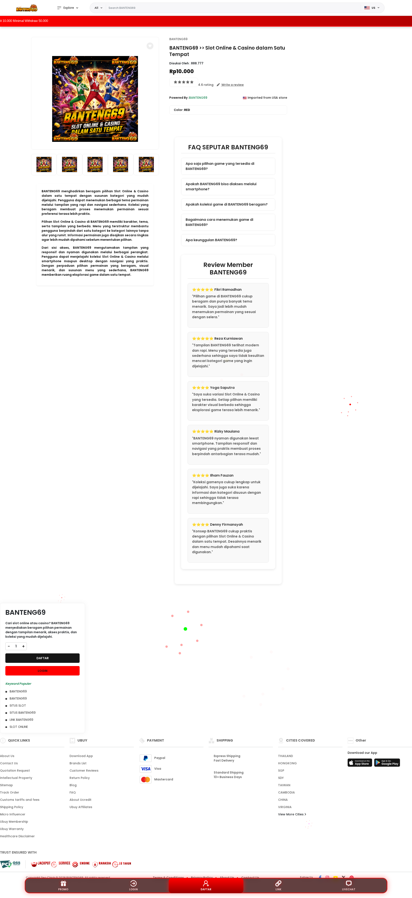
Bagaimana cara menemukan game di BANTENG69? (219, 222)
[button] (150, 45)
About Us (7, 756)
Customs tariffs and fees (19, 800)
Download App (81, 756)
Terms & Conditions (168, 877)
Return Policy (80, 778)
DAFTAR (42, 658)
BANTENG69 (178, 39)
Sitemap (6, 785)
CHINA (283, 800)
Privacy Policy (202, 877)
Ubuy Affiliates (81, 807)
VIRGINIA (285, 807)
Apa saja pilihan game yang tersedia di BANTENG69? (220, 166)
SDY (281, 778)
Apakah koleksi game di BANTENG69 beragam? (227, 204)
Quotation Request (15, 770)
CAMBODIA (286, 792)
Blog (73, 785)
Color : (182, 110)
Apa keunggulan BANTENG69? (211, 240)
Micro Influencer (12, 814)
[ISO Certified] (78, 864)
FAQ (73, 792)
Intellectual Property (16, 778)
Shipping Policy (11, 807)
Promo (63, 889)
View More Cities (291, 814)
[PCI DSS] (10, 864)
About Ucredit (80, 800)
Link (278, 889)
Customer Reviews (84, 770)
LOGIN (42, 671)
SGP (281, 770)
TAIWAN (284, 785)
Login (133, 889)
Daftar (206, 889)
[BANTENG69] (27, 8)
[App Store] (360, 764)
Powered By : (179, 97)
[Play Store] (387, 764)
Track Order (9, 792)
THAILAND (285, 756)
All (96, 8)
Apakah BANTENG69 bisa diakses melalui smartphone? (221, 187)
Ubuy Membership (14, 821)
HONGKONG (287, 763)
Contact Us (9, 763)
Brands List (78, 763)
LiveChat (348, 889)
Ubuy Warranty (12, 829)
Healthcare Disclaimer (17, 836)
